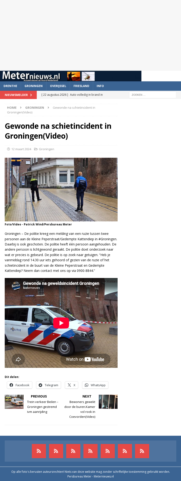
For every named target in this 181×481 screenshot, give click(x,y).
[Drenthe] (56, 451)
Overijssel (58, 86)
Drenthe (10, 86)
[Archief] (39, 451)
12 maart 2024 (21, 149)
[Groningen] (73, 451)
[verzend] (142, 451)
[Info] (108, 451)
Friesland (81, 86)
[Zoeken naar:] (152, 94)
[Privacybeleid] (125, 451)
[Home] (90, 451)
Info (100, 86)
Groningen (34, 86)
